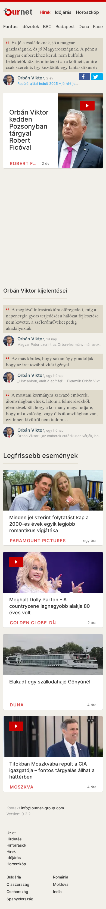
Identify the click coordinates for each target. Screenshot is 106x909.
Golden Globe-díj (33, 622)
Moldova (60, 884)
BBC (47, 26)
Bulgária (14, 877)
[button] (84, 76)
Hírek (45, 12)
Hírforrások (16, 845)
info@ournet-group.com (42, 808)
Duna (84, 26)
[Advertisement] (53, 227)
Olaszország (18, 884)
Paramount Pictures (38, 540)
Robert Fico (24, 163)
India (57, 891)
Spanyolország (20, 899)
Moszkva (22, 787)
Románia (60, 877)
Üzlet (11, 832)
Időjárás (63, 12)
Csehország (17, 891)
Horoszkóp (87, 12)
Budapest (65, 26)
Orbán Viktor (30, 77)
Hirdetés (14, 839)
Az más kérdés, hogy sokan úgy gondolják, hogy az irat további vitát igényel (50, 361)
